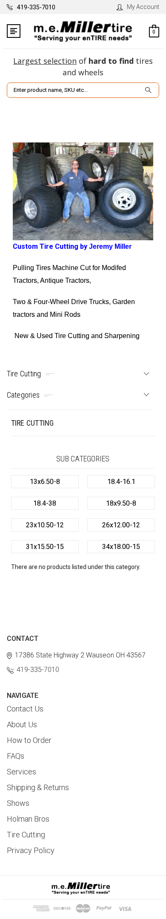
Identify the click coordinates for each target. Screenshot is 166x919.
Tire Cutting (26, 834)
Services (21, 771)
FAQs (15, 755)
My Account (143, 6)
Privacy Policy (30, 850)
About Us (22, 724)
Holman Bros (28, 818)
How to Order (29, 740)
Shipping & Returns (38, 787)
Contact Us (25, 708)
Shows (18, 803)
